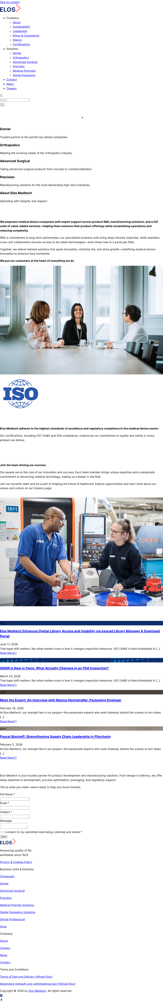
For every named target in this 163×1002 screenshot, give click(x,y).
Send (3, 837)
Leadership (20, 31)
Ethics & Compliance (26, 35)
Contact (11, 79)
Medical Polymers (24, 70)
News (10, 84)
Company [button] (12, 18)
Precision (19, 66)
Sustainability (21, 26)
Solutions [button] (12, 48)
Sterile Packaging (24, 75)
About (17, 22)
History (17, 40)
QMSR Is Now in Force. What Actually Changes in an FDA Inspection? (54, 668)
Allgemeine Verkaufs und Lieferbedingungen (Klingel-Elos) (37, 983)
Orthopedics (21, 57)
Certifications (21, 44)
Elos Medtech (37, 990)
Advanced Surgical (25, 62)
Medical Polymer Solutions (17, 905)
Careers (11, 88)
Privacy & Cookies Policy (16, 862)
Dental (17, 53)
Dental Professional (12, 919)
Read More (7, 653)
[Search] (2, 104)
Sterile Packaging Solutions (17, 912)
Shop (3, 926)
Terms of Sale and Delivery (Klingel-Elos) (26, 976)
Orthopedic (7, 876)
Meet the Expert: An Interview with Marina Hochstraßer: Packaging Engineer (60, 700)
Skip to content (10, 2)
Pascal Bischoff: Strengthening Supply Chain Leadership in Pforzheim (55, 736)
